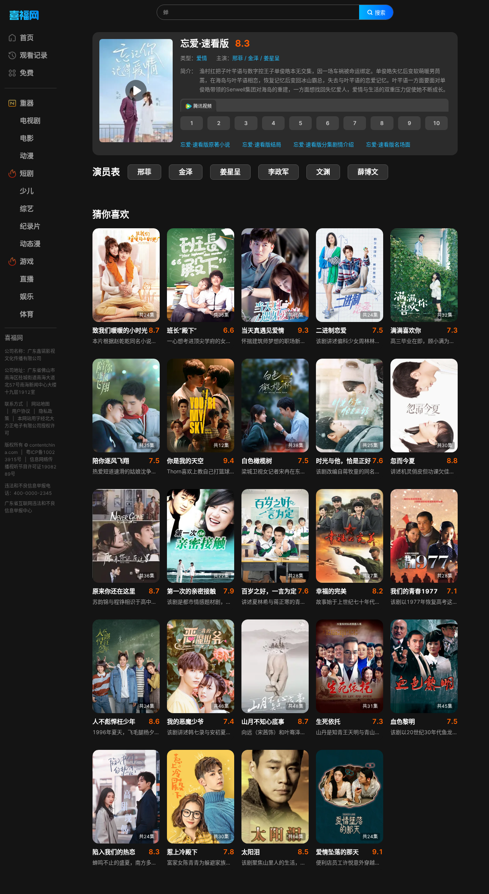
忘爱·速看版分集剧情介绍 (323, 144)
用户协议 (21, 411)
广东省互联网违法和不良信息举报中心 (30, 507)
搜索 (380, 13)
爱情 (201, 58)
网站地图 (40, 404)
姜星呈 (272, 58)
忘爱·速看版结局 (261, 144)
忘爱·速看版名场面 (388, 144)
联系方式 (14, 404)
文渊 (323, 172)
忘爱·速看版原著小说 (205, 144)
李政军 (278, 172)
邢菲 (237, 58)
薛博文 (368, 172)
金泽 (253, 58)
